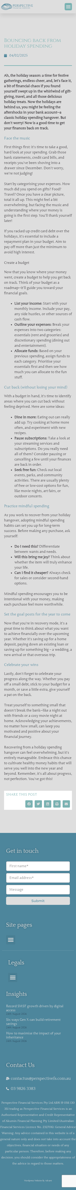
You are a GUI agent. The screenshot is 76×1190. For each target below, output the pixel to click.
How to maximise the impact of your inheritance (33, 1035)
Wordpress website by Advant (38, 1180)
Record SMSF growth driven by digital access (34, 1008)
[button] (68, 6)
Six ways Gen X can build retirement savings (33, 1022)
